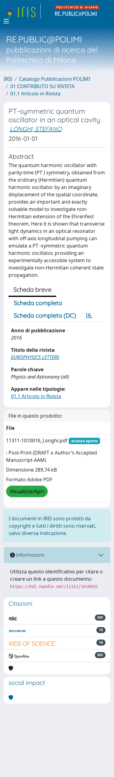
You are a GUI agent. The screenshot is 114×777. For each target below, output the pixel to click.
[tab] (89, 315)
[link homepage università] (77, 11)
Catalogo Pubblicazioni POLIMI (54, 79)
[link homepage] (22, 11)
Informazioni (29, 555)
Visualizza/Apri (27, 491)
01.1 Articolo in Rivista (35, 93)
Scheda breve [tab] (32, 289)
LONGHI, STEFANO (35, 129)
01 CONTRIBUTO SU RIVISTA (42, 86)
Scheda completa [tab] (38, 303)
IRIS (8, 79)
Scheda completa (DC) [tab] (45, 315)
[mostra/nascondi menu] (6, 21)
